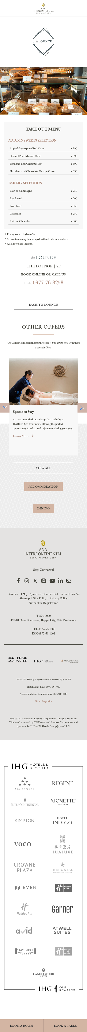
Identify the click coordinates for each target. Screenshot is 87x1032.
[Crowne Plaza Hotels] (24, 867)
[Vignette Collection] (63, 802)
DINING (43, 508)
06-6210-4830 (60, 694)
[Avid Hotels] (24, 930)
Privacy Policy (59, 598)
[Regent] (62, 783)
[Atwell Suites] (62, 930)
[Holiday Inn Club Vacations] (63, 951)
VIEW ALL (43, 468)
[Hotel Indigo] (62, 820)
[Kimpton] (24, 820)
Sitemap (24, 598)
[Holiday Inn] (24, 909)
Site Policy (39, 598)
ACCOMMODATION (43, 486)
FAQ (23, 594)
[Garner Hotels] (62, 909)
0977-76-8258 (48, 282)
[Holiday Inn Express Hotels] (63, 888)
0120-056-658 (64, 679)
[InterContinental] (25, 802)
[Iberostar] (62, 867)
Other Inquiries (43, 701)
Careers (13, 594)
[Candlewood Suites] (43, 972)
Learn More (21, 436)
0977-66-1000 (46, 629)
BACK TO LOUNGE (43, 305)
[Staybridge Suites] (25, 951)
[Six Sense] (24, 783)
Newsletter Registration (43, 603)
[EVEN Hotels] (25, 888)
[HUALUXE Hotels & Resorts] (62, 844)
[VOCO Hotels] (24, 844)
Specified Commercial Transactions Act (55, 594)
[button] (5, 408)
